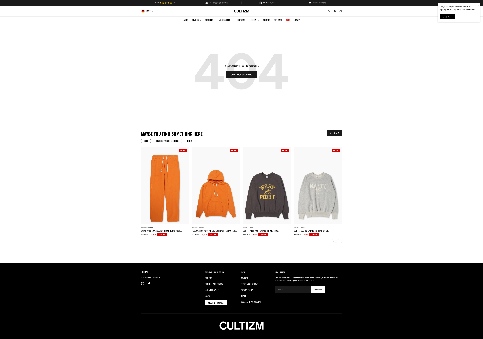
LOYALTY (297, 20)
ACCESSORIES (224, 20)
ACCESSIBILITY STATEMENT (251, 301)
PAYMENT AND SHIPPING (214, 272)
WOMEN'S (266, 20)
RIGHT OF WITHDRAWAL (214, 284)
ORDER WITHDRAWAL (216, 302)
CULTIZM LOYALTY (212, 289)
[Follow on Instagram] (142, 283)
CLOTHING (209, 20)
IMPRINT (244, 295)
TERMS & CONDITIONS (249, 284)
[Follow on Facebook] (149, 283)
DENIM (253, 20)
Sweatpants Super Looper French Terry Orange (161, 230)
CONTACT (244, 278)
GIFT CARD (278, 20)
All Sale (334, 133)
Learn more (447, 16)
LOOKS (207, 295)
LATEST (185, 20)
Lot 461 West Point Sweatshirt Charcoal (260, 230)
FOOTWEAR (241, 20)
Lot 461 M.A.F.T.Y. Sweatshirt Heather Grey (312, 230)
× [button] (478, 5)
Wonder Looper (147, 227)
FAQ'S (243, 272)
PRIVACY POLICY (247, 289)
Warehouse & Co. (249, 227)
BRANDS (195, 20)
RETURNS (208, 278)
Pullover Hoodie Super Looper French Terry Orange (214, 230)
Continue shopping (241, 75)
